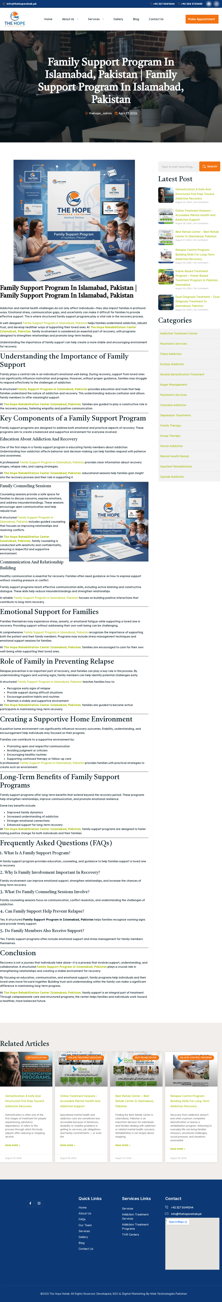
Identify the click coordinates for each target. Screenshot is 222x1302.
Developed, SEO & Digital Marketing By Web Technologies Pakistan (141, 1293)
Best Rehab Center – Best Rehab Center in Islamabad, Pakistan (134, 1101)
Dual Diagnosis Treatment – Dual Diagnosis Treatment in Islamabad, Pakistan (197, 301)
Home (48, 19)
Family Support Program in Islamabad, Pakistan (55, 323)
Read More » (12, 1145)
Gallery (118, 19)
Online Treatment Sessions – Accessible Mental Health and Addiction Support (195, 215)
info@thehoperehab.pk (186, 1214)
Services (94, 19)
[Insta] (39, 1203)
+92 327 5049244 (182, 1207)
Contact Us (156, 19)
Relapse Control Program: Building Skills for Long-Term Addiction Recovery (194, 254)
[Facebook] (209, 4)
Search (212, 166)
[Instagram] (216, 4)
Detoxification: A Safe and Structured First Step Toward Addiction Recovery (194, 194)
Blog (136, 19)
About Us (68, 19)
